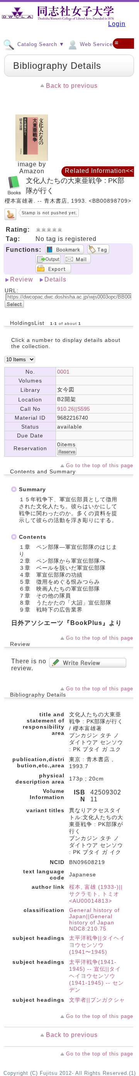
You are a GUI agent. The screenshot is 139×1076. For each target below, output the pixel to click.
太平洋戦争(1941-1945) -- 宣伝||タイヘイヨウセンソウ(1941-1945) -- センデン (96, 976)
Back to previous (72, 85)
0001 (63, 372)
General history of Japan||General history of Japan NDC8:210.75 (94, 919)
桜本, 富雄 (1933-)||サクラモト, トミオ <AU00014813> (96, 894)
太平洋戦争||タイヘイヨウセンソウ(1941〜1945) (97, 945)
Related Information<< (99, 170)
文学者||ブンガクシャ (97, 1000)
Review (21, 279)
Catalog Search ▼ (39, 44)
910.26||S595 (73, 409)
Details (55, 279)
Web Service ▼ (99, 44)
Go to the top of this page (99, 465)
